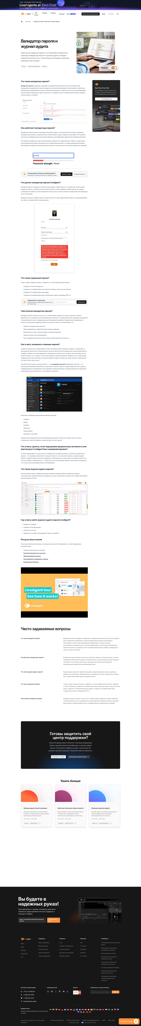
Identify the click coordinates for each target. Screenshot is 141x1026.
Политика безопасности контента (34, 553)
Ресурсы (53, 13)
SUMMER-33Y (43, 8)
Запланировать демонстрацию (78, 756)
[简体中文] (90, 1012)
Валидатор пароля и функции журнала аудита (47, 21)
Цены (22, 947)
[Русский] (115, 1009)
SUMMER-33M (28, 8)
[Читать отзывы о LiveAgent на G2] (77, 992)
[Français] (80, 1009)
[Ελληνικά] (65, 1009)
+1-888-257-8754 (28, 995)
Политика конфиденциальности (91, 1020)
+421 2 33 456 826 (29, 991)
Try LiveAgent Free (106, 99)
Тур (22, 957)
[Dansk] (59, 1009)
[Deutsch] (62, 1009)
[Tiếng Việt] (87, 1012)
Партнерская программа (66, 952)
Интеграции (24, 953)
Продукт (44, 13)
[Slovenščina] (78, 1012)
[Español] (71, 1009)
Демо (103, 14)
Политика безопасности (72, 1020)
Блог (81, 942)
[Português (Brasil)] (109, 1009)
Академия (83, 949)
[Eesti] (74, 1009)
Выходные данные (64, 956)
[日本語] (92, 1009)
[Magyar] (86, 1009)
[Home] (22, 21)
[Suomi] (77, 1009)
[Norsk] (103, 1009)
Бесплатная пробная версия (90, 14)
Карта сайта (111, 1020)
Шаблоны (82, 952)
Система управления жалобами (110, 967)
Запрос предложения (45, 956)
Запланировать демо (52, 920)
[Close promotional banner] (138, 2)
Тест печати (83, 956)
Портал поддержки (44, 942)
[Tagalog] (84, 1012)
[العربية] (50, 1009)
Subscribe (115, 992)
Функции (28, 21)
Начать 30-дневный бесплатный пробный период (32, 920)
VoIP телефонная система (108, 953)
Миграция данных (44, 946)
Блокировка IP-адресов (31, 562)
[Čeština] (56, 1009)
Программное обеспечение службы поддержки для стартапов (109, 978)
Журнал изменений (44, 952)
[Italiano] (89, 1009)
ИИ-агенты (36, 14)
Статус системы (43, 949)
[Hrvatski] (83, 1009)
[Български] (53, 1009)
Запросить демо (66, 174)
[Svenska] (81, 1012)
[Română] (112, 1009)
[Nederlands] (100, 1009)
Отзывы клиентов (64, 949)
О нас (61, 942)
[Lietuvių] (94, 1009)
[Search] (78, 14)
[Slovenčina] (118, 1009)
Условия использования (57, 1020)
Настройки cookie (74, 1022)
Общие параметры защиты (32, 556)
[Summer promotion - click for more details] (70, 5)
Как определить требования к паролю (36, 559)
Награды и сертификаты (66, 946)
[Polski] (106, 1009)
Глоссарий (83, 946)
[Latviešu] (97, 1009)
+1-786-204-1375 (28, 998)
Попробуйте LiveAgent (58, 756)
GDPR (103, 1020)
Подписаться (81, 302)
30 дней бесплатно (79, 174)
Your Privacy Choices (90, 1022)
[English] (68, 1009)
